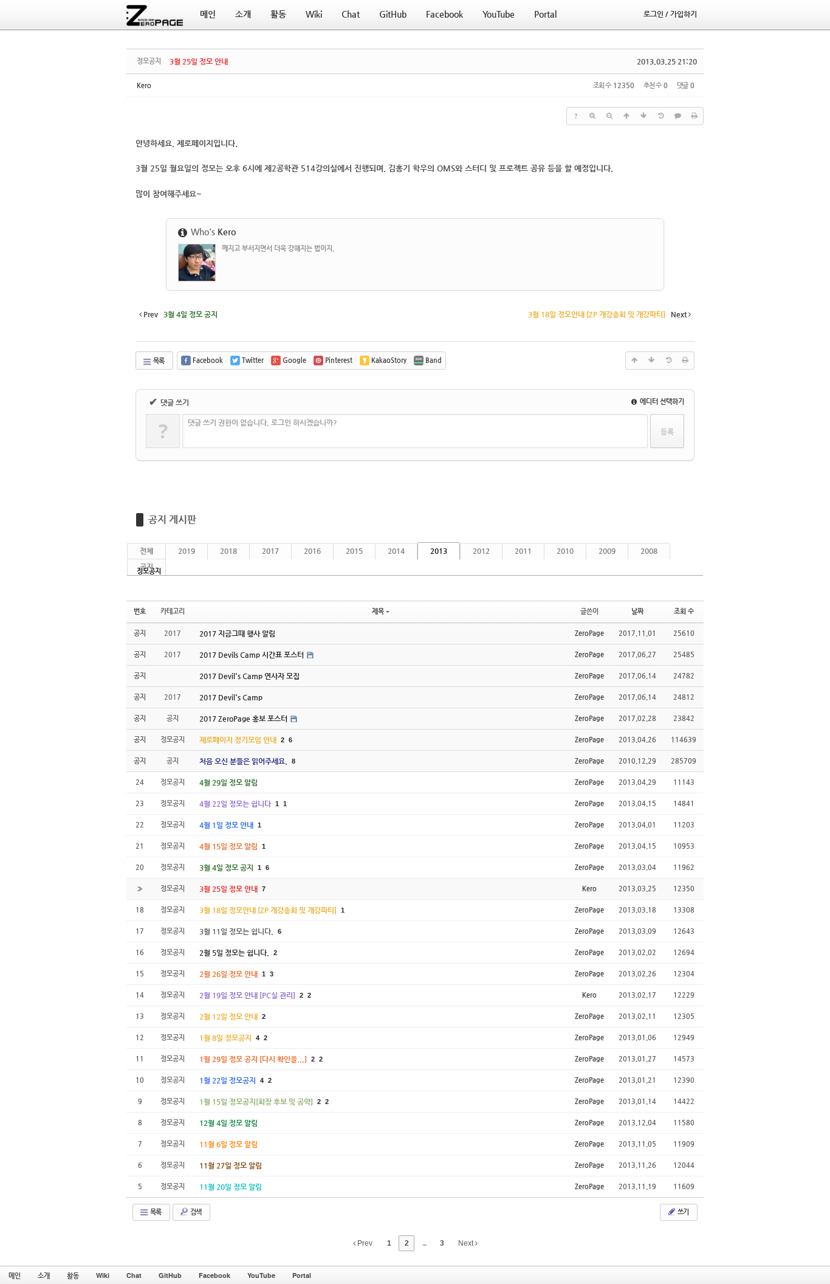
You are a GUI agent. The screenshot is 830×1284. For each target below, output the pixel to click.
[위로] (626, 116)
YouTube (261, 1275)
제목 (378, 611)
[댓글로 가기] (677, 116)
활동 (73, 1275)
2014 (396, 551)
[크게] (592, 116)
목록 (158, 361)
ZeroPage (589, 633)
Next (466, 1243)
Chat (134, 1275)
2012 (481, 551)
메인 (15, 1275)
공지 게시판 (172, 519)
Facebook (214, 1275)
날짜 (637, 611)
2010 (565, 551)
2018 (228, 551)
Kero (144, 85)
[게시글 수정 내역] (660, 116)
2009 (607, 551)
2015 (354, 551)
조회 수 (684, 611)
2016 (312, 551)
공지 (146, 566)
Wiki (102, 1275)
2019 (186, 551)
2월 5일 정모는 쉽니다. (235, 952)
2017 (270, 551)
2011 (523, 551)
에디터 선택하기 (661, 402)
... (424, 1243)
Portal (301, 1275)
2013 (438, 551)
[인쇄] (694, 116)
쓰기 (682, 1212)
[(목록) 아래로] (643, 116)
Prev (363, 1243)
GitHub (170, 1275)
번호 (140, 611)
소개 (44, 1275)
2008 (648, 551)
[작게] (609, 116)
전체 (146, 551)
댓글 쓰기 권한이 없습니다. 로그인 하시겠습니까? (262, 422)
